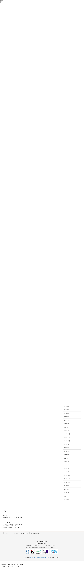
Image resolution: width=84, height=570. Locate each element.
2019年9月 (66, 485)
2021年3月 (66, 423)
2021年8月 (66, 406)
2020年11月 (67, 437)
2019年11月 (67, 479)
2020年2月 (66, 468)
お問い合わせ (24, 533)
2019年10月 (67, 482)
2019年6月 (66, 496)
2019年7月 (66, 492)
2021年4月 (66, 420)
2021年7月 (66, 410)
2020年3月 (66, 465)
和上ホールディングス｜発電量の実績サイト (40, 557)
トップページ (8, 533)
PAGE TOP (80, 551)
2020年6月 (66, 454)
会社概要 (16, 533)
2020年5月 (66, 458)
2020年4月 (66, 461)
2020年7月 (66, 451)
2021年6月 (66, 413)
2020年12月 (67, 434)
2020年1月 (66, 472)
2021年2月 (66, 427)
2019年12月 (67, 475)
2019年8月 (66, 489)
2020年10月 (67, 441)
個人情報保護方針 (35, 533)
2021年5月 (66, 416)
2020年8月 (66, 447)
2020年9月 (66, 444)
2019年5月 (66, 499)
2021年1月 (66, 430)
